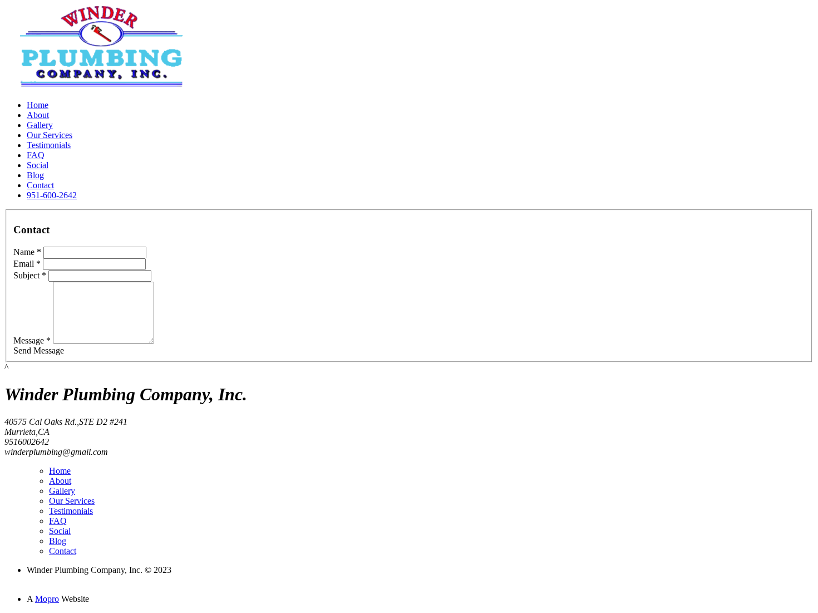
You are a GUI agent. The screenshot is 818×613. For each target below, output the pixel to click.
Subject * (29, 275)
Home (37, 105)
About (38, 115)
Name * (27, 252)
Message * (32, 340)
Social (37, 165)
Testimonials (49, 145)
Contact (40, 185)
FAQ (36, 155)
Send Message (38, 350)
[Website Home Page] (101, 88)
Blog (35, 175)
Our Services (49, 135)
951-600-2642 (52, 195)
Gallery (40, 125)
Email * (27, 263)
